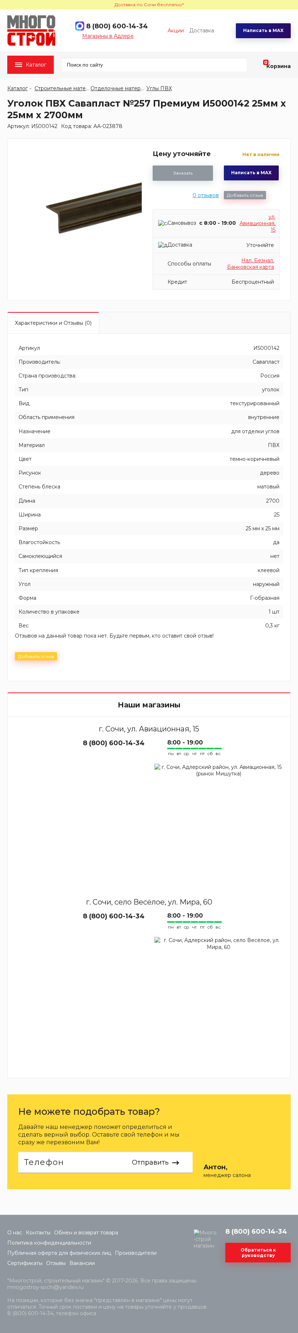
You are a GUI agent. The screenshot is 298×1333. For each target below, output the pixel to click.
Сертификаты (25, 1263)
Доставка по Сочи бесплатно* (149, 4)
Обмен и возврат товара (86, 1232)
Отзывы (56, 1263)
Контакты (38, 1232)
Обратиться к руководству (258, 1252)
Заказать (183, 173)
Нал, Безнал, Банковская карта (250, 263)
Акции (176, 30)
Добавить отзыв (245, 195)
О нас (14, 1232)
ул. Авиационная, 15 (257, 223)
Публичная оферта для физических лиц (59, 1253)
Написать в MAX (263, 30)
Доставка (201, 30)
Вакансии (82, 1263)
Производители (136, 1253)
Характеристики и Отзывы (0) (53, 323)
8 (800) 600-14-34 (117, 26)
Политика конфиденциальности (49, 1243)
